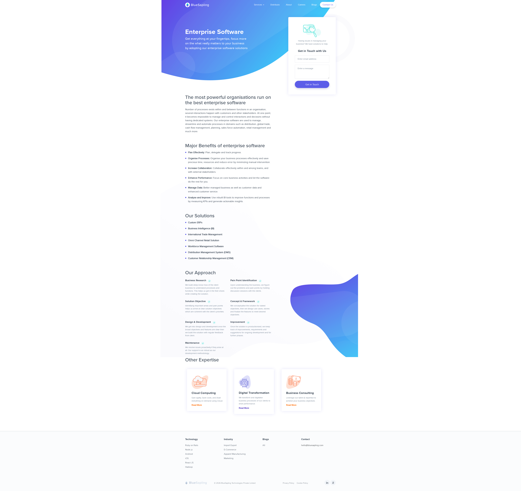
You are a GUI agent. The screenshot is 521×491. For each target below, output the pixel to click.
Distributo (275, 4)
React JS (189, 462)
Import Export (230, 445)
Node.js (189, 449)
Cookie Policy (302, 483)
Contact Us (328, 4)
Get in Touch (312, 84)
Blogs (314, 4)
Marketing (228, 458)
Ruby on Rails (191, 445)
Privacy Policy (288, 483)
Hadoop (189, 466)
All (264, 445)
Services (258, 4)
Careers (301, 4)
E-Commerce (230, 449)
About (289, 4)
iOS (187, 458)
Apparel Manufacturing (235, 453)
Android (189, 453)
